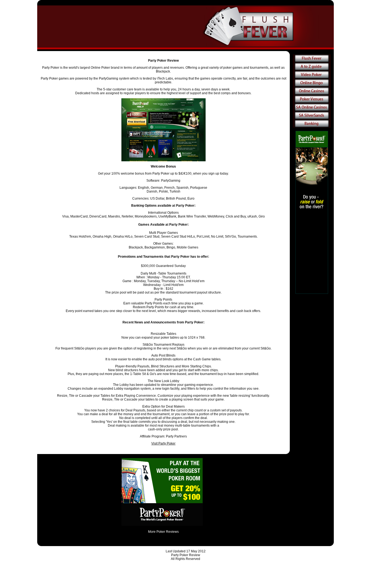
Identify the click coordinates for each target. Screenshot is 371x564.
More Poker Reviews (163, 532)
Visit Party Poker (163, 443)
